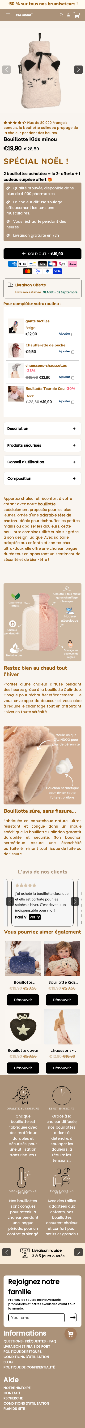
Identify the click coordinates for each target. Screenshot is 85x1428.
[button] (78, 70)
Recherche (13, 1398)
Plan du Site (14, 1408)
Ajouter (64, 333)
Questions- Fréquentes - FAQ (30, 1341)
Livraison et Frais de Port (27, 1346)
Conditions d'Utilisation (26, 1356)
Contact (12, 1393)
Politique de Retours (23, 1351)
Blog (8, 1362)
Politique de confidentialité (29, 1367)
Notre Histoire (17, 1387)
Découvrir (23, 1000)
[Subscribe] (72, 1318)
